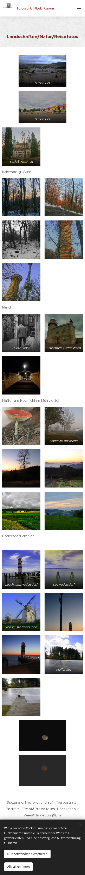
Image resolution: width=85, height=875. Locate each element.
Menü (79, 8)
